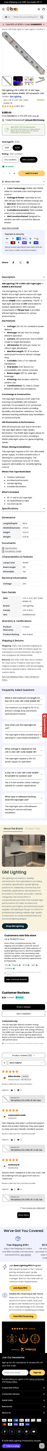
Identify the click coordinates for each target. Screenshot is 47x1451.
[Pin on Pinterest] (28, 262)
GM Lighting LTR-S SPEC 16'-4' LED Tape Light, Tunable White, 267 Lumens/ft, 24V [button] (27, 1150)
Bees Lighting (15, 1440)
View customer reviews (16, 979)
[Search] (41, 17)
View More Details (10, 228)
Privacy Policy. (11, 1382)
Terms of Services (36, 1379)
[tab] (13, 829)
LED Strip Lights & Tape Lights (22, 29)
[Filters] (4, 1063)
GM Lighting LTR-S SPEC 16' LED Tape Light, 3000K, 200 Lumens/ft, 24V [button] (26, 1100)
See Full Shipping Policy (13, 676)
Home (4, 29)
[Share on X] (20, 262)
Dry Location (10, 159)
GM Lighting (15, 96)
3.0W (6, 147)
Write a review (24, 1007)
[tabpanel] (23, 882)
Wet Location (28, 159)
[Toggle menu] (3, 9)
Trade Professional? (24, 120)
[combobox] (23, 17)
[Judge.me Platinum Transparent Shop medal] (23, 1339)
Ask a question (24, 1013)
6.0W (17, 147)
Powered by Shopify (31, 1440)
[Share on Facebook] (13, 262)
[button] (3, 24)
